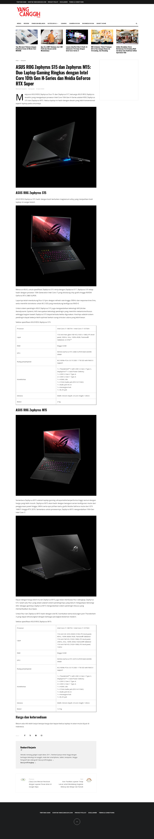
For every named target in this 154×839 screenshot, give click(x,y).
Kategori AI (52, 23)
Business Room (88, 23)
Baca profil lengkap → (28, 762)
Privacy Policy (53, 2)
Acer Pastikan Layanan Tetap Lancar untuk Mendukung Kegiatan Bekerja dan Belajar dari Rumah (71, 783)
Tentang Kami (21, 2)
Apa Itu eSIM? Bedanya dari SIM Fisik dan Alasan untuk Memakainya (52, 49)
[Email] (41, 735)
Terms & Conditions (76, 2)
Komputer (31, 89)
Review (26, 23)
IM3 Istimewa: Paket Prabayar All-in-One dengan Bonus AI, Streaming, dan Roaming (101, 49)
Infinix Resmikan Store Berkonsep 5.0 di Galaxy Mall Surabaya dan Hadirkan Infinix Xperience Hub (126, 49)
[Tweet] (30, 735)
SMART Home (101, 23)
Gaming (64, 23)
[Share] (24, 735)
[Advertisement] (119, 81)
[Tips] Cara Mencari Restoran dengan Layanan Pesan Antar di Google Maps (40, 783)
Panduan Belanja (38, 23)
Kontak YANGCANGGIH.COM (37, 2)
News (19, 23)
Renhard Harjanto (21, 89)
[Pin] (36, 735)
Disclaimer (64, 2)
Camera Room (74, 23)
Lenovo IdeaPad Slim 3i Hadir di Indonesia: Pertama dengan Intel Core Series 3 (76, 49)
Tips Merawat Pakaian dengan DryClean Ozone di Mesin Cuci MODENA (26, 49)
